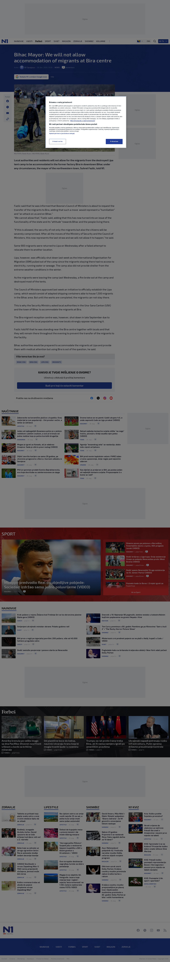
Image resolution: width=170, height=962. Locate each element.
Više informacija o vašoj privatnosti (82, 121)
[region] (85, 122)
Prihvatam (114, 141)
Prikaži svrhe (57, 141)
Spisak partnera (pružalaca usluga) (62, 133)
